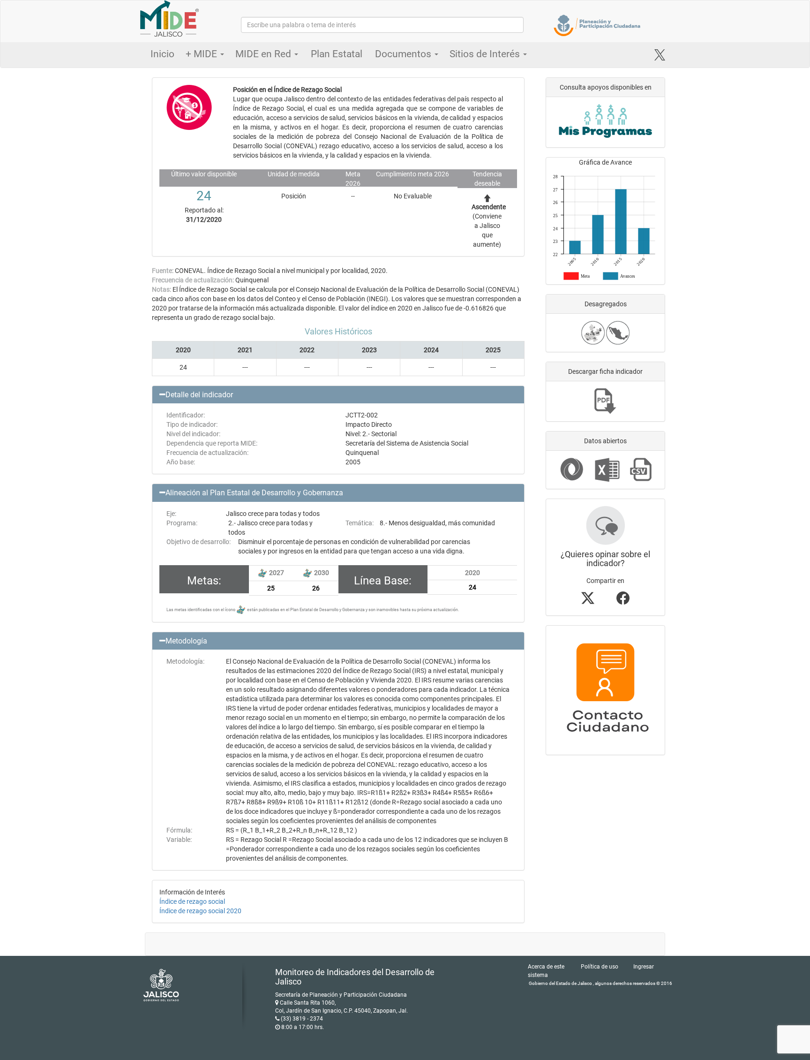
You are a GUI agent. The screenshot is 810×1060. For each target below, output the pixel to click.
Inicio (162, 54)
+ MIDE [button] (202, 54)
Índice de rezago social (192, 901)
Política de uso (599, 966)
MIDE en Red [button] (264, 54)
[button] (338, 395)
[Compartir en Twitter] (587, 601)
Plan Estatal (336, 54)
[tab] (338, 395)
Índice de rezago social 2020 (200, 911)
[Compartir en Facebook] (623, 601)
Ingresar (643, 966)
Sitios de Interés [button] (486, 54)
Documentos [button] (404, 54)
